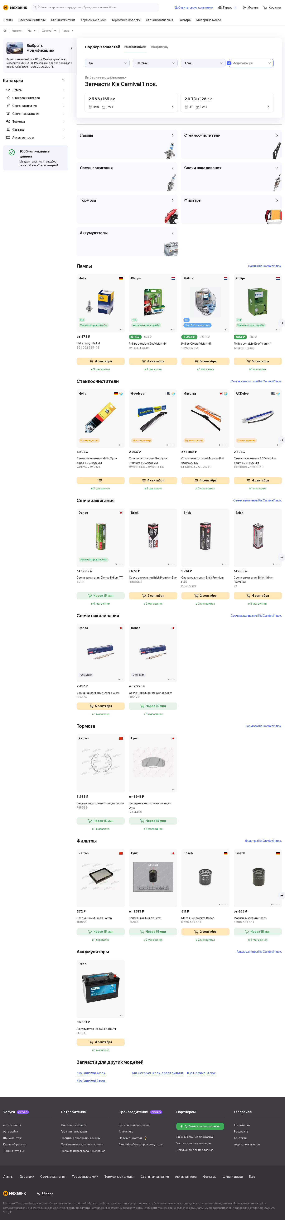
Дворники (26, 1177)
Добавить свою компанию (202, 1126)
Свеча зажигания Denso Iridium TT (100, 580)
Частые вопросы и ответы (193, 1143)
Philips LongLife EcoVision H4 (148, 346)
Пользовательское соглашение (82, 1144)
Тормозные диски (85, 1177)
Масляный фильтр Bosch (197, 920)
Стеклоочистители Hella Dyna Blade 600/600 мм (97, 463)
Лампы (8, 1177)
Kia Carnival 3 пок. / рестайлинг (157, 1073)
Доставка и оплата (74, 1125)
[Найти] (62, 80)
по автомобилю (135, 47)
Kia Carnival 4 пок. (91, 1073)
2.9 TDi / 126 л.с (198, 99)
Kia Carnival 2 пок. (91, 1081)
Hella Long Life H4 (89, 345)
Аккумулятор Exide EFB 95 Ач (96, 1031)
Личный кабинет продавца (194, 1137)
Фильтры (209, 1177)
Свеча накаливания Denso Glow (98, 695)
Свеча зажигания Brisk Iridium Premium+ (253, 582)
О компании (242, 1125)
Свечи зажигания (53, 1177)
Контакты (240, 1138)
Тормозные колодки (119, 1177)
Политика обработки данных (80, 1138)
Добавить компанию (193, 7)
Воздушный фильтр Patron (94, 920)
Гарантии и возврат (74, 1131)
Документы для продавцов (194, 1149)
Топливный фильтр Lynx (145, 920)
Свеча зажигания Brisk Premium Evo (153, 580)
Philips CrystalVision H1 (196, 346)
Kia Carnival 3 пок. (202, 1073)
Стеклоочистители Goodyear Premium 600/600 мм (148, 463)
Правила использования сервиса (83, 1150)
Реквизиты (241, 1131)
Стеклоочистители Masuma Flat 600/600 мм (202, 463)
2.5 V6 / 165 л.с (102, 99)
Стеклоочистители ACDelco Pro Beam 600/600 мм (255, 463)
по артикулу (159, 47)
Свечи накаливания (155, 1177)
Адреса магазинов (247, 1144)
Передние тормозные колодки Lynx (150, 807)
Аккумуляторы (186, 1177)
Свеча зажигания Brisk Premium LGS (202, 582)
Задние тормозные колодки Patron (100, 805)
